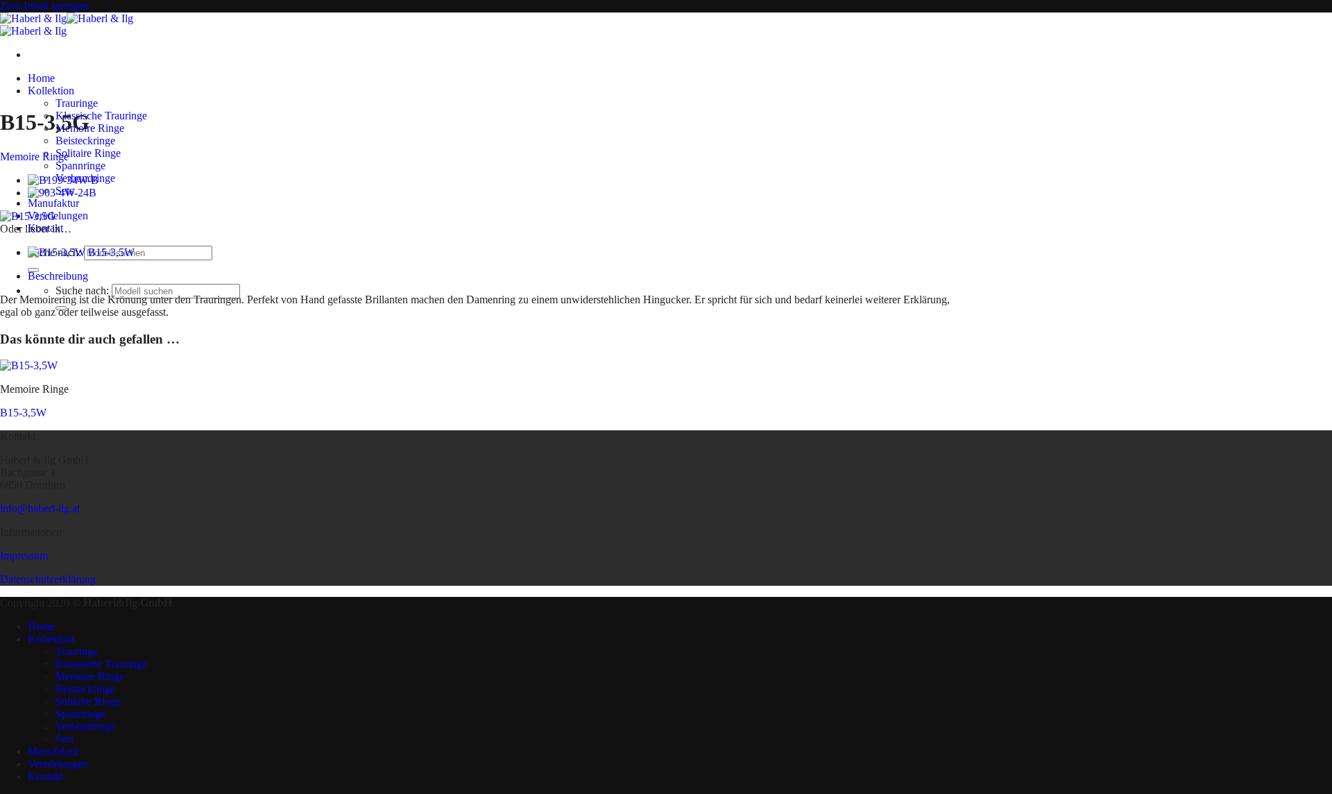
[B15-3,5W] (29, 365)
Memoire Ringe (90, 128)
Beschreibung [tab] (58, 276)
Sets (65, 739)
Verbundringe (85, 726)
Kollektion (51, 90)
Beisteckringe (85, 140)
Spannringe (80, 165)
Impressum (24, 555)
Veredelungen (58, 215)
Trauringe (77, 103)
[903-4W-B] (62, 192)
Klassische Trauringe (101, 115)
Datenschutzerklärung (48, 579)
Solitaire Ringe (88, 153)
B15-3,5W (23, 413)
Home (41, 78)
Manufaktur (53, 203)
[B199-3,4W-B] (63, 180)
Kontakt (45, 776)
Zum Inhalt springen (44, 6)
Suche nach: (82, 290)
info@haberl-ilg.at (40, 508)
